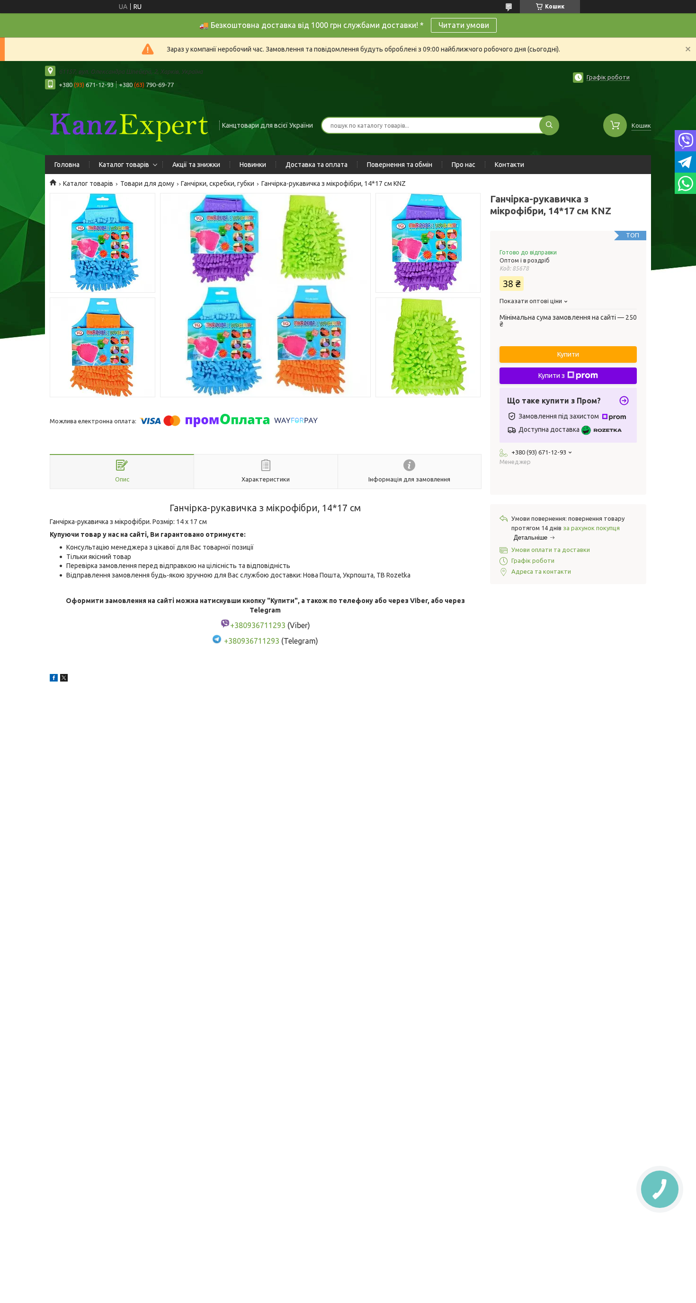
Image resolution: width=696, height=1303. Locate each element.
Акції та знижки (196, 164)
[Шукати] (549, 125)
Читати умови (463, 25)
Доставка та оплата (317, 164)
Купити (568, 354)
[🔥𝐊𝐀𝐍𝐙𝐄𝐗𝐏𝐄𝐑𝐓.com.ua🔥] (128, 124)
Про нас (463, 164)
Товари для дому (147, 183)
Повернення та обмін (399, 164)
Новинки (253, 164)
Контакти (509, 164)
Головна (67, 164)
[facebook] (54, 679)
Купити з (551, 375)
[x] (64, 679)
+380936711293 (251, 641)
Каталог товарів (124, 164)
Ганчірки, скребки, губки (217, 183)
